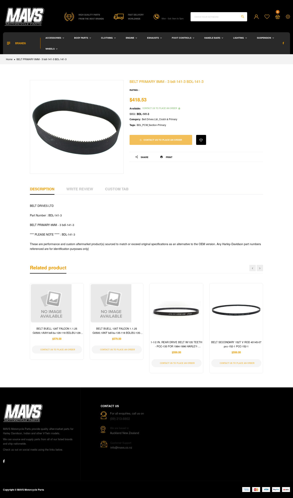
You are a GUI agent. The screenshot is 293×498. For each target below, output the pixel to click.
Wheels (50, 48)
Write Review (79, 189)
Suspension (264, 37)
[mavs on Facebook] (283, 43)
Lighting (239, 37)
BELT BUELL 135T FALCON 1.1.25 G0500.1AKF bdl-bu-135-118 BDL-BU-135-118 (116, 333)
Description (42, 189)
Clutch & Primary (168, 119)
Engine (130, 37)
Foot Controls (182, 37)
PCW (145, 125)
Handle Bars (212, 37)
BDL (139, 125)
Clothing (107, 37)
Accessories (53, 37)
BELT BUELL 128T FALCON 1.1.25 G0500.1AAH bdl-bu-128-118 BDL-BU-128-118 (57, 333)
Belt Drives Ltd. (150, 119)
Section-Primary (157, 125)
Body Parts (81, 37)
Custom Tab (117, 189)
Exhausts (153, 37)
